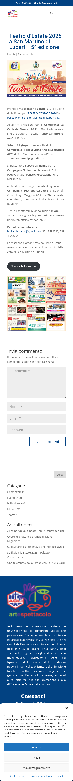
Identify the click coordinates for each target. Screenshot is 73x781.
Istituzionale (15, 503)
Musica (11, 509)
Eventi (11, 54)
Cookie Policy (17, 775)
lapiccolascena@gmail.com (24, 231)
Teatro (11, 515)
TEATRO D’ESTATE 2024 (42, 113)
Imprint (59, 775)
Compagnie (14, 492)
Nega (36, 757)
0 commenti (25, 54)
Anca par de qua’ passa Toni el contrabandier (35, 531)
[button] (67, 708)
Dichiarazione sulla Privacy (40, 775)
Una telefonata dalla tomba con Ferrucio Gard (36, 563)
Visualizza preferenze (36, 768)
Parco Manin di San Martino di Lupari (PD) (33, 117)
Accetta (36, 747)
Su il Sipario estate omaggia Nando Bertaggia (35, 546)
